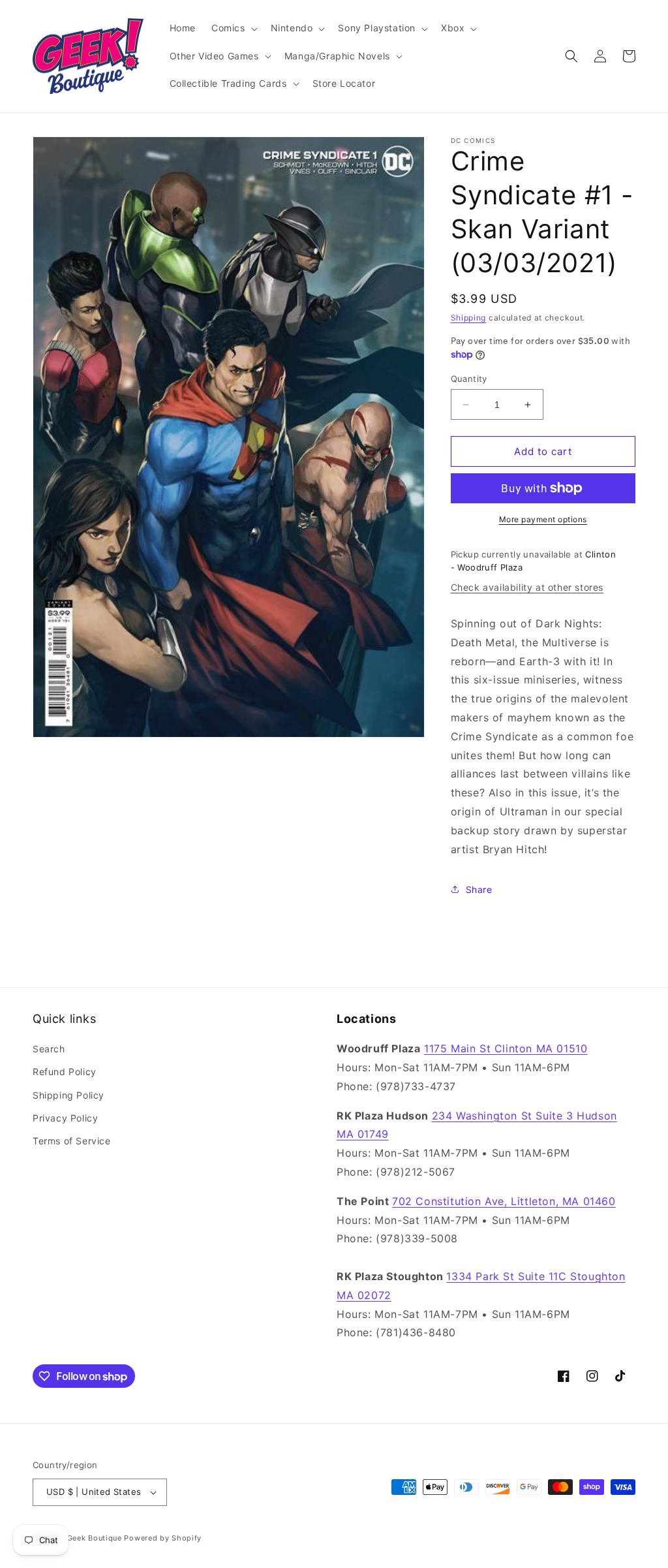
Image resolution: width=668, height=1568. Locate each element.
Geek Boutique (94, 1538)
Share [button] (479, 889)
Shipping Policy (68, 1095)
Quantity (469, 378)
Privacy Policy (65, 1117)
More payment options (543, 519)
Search (49, 1048)
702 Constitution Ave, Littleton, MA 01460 (504, 1201)
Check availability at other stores (527, 587)
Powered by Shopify (163, 1538)
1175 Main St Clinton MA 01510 (505, 1048)
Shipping (469, 317)
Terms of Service (72, 1140)
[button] (233, 28)
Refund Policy (65, 1071)
